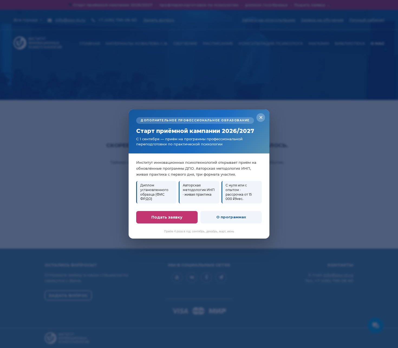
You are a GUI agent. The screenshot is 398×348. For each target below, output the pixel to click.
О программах (231, 217)
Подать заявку (166, 217)
